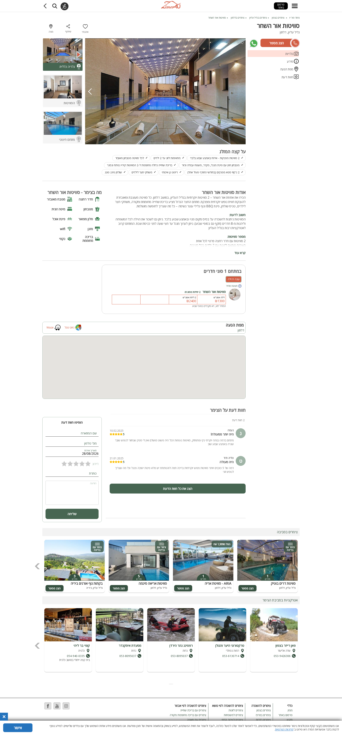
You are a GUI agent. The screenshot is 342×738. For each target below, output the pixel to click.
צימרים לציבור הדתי (232, 720)
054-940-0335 (76, 656)
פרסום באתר (280, 6)
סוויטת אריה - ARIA (218, 583)
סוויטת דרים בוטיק (283, 583)
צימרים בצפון (263, 710)
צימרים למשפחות (233, 715)
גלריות (289, 54)
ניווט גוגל (69, 327)
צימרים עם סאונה (196, 720)
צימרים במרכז (263, 715)
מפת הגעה (287, 69)
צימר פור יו (294, 17)
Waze (50, 327)
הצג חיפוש (54, 6)
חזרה (45, 6)
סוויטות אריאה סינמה (153, 583)
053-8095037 (179, 656)
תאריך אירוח (90, 450)
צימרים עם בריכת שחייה (193, 710)
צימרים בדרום (263, 720)
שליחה (72, 514)
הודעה (93, 483)
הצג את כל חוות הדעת (177, 488)
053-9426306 (282, 656)
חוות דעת (288, 77)
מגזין (290, 710)
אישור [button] (18, 727)
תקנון (290, 720)
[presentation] (90, 91)
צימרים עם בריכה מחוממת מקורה (188, 715)
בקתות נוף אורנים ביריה (87, 583)
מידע (290, 61)
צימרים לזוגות (236, 710)
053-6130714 (230, 656)
